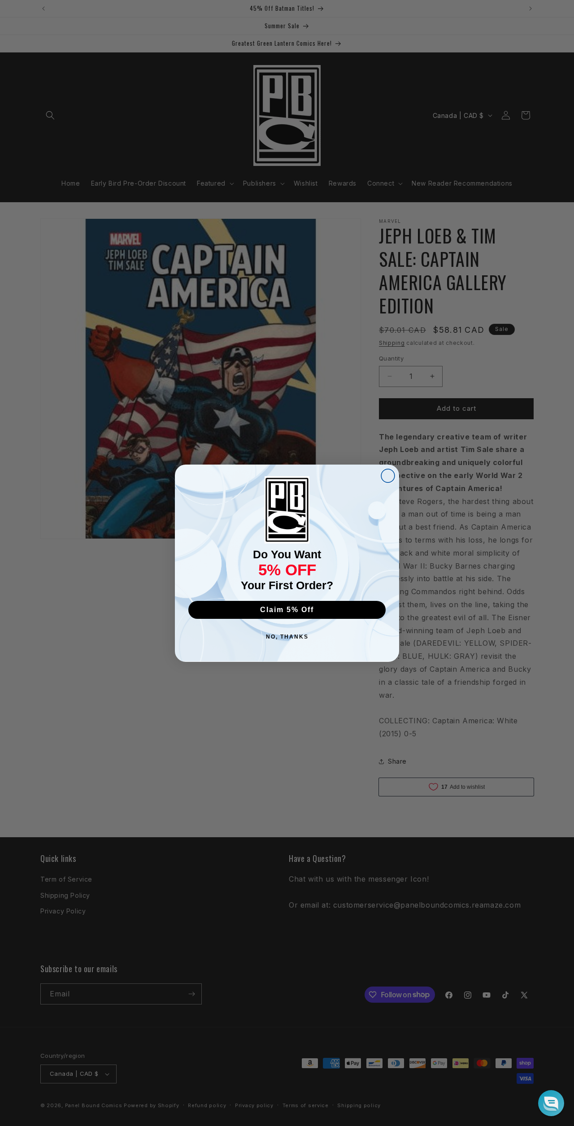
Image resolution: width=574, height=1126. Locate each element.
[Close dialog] (388, 476)
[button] (551, 1103)
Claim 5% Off (287, 609)
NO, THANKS (287, 637)
